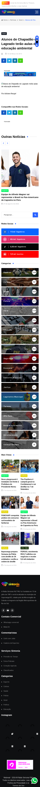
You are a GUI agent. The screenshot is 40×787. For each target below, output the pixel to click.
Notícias (13, 20)
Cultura (24, 475)
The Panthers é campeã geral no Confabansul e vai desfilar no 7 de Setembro (28, 484)
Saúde (6, 691)
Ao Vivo (5, 3)
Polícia (6, 695)
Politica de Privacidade (16, 783)
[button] (3, 143)
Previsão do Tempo (11, 657)
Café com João (9, 638)
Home (5, 20)
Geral (21, 20)
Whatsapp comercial (11, 622)
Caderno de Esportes (11, 643)
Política (6, 705)
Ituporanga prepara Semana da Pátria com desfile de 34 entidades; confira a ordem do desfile (9, 557)
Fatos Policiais (9, 661)
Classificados (9, 670)
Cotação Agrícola (10, 666)
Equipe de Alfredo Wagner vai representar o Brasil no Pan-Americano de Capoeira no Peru (19, 197)
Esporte (5, 190)
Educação (7, 709)
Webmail (7, 778)
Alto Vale (24, 548)
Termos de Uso (18, 786)
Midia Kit (7, 627)
